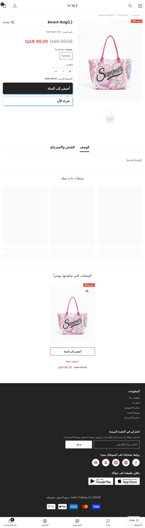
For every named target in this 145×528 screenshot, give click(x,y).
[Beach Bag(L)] (72, 314)
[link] (120, 250)
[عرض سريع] (87, 291)
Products (123, 15)
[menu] (140, 6)
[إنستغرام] (126, 462)
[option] (110, 60)
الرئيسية (136, 15)
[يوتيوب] (95, 462)
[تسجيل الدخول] (15, 6)
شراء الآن (63, 101)
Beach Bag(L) (72, 361)
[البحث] (130, 6)
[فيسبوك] (136, 462)
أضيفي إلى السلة (58, 88)
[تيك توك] (116, 462)
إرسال (78, 444)
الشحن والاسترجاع (62, 147)
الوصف (84, 147)
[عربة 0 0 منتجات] (5, 6)
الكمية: (69, 64)
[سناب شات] (105, 462)
